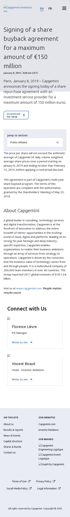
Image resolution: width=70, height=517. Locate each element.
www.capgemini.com (28, 288)
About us (9, 424)
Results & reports (13, 429)
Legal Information (47, 488)
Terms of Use (19, 481)
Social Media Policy (17, 488)
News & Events (12, 435)
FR (50, 8)
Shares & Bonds (12, 446)
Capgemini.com (47, 424)
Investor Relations (49, 429)
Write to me (20, 342)
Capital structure (13, 441)
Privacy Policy (43, 481)
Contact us (10, 452)
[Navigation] (63, 8)
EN (42, 8)
